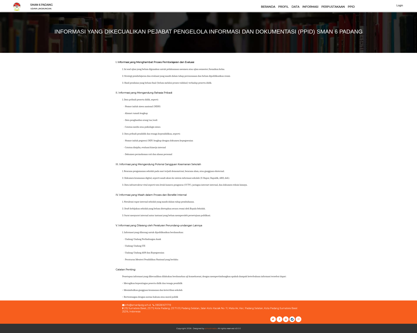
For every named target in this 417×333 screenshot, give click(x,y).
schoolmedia (211, 328)
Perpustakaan (333, 6)
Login (399, 5)
